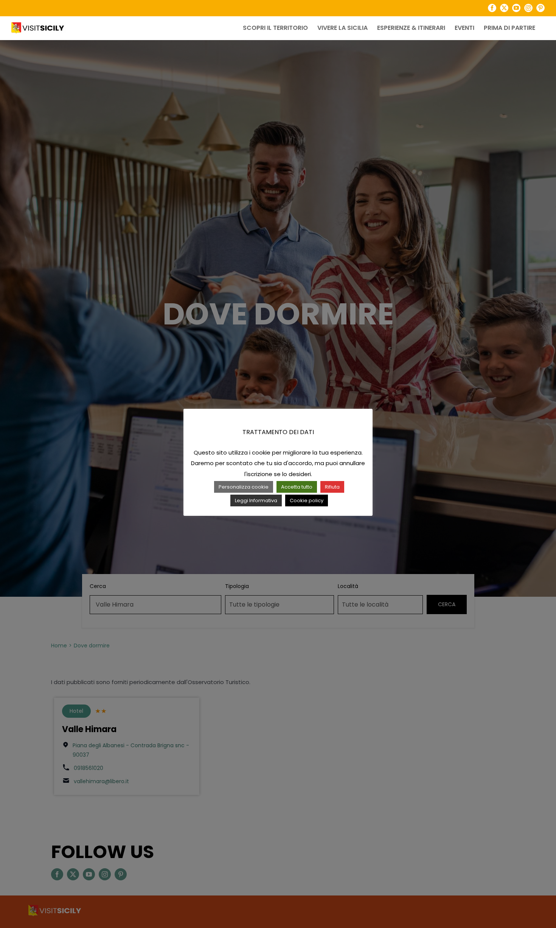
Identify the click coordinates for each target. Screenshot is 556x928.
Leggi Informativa (256, 500)
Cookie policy (306, 500)
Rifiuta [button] (332, 486)
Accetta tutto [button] (296, 486)
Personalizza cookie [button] (244, 486)
